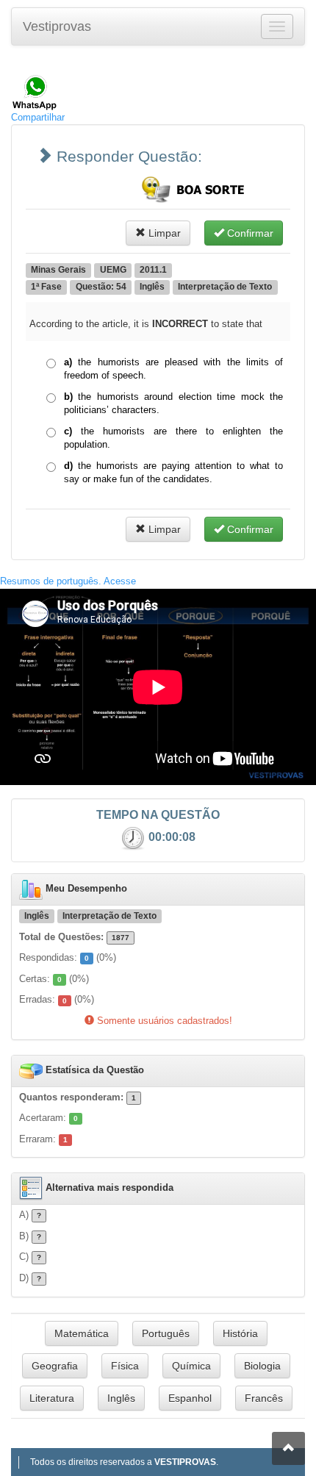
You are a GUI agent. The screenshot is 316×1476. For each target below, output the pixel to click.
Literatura (51, 1398)
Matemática (81, 1333)
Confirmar (248, 233)
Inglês (121, 1398)
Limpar (163, 233)
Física (125, 1366)
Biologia (262, 1366)
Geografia (55, 1366)
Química (191, 1366)
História (240, 1333)
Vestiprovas (57, 26)
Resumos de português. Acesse (68, 581)
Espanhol (190, 1398)
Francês (264, 1398)
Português (166, 1333)
